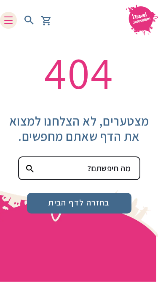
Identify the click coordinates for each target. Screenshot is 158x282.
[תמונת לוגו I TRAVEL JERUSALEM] (139, 20)
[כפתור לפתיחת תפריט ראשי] (8, 20)
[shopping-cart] (46, 20)
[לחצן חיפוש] (29, 20)
